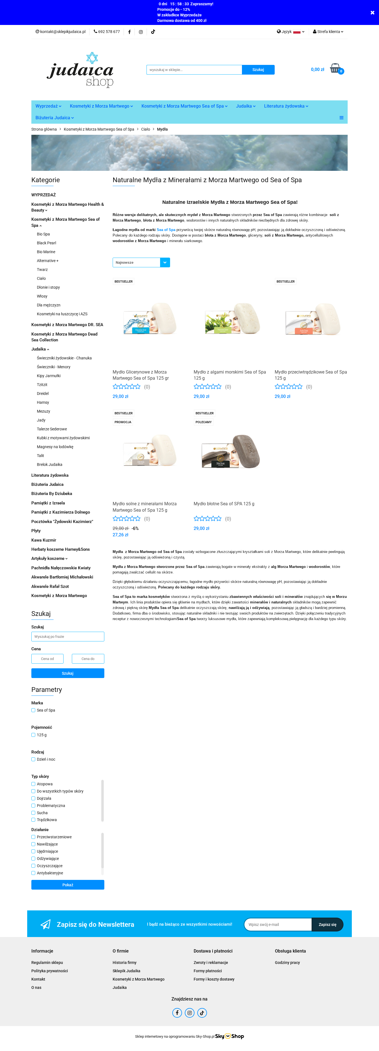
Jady (41, 420)
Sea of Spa (166, 230)
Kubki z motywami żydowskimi (63, 438)
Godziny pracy (287, 962)
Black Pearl (46, 243)
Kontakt (38, 979)
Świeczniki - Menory (53, 367)
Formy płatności (208, 971)
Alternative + (48, 260)
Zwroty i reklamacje (211, 962)
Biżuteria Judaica (53, 117)
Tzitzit (42, 384)
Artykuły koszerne (48, 558)
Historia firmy (125, 962)
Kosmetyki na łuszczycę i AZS (62, 314)
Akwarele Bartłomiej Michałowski (62, 577)
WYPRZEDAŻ (43, 194)
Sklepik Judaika (126, 971)
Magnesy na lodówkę (55, 447)
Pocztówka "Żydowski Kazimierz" (62, 521)
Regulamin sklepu (47, 962)
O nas (36, 987)
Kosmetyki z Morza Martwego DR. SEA (67, 324)
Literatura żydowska (285, 106)
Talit (40, 455)
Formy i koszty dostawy (214, 979)
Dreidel (43, 393)
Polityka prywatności (49, 971)
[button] (42, 951)
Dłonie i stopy (48, 287)
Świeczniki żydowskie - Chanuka (64, 358)
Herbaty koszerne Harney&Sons (60, 549)
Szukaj (68, 673)
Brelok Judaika (49, 464)
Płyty (36, 530)
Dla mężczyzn (48, 305)
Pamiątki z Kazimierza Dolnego (60, 512)
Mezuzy (43, 411)
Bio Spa (43, 234)
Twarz (42, 269)
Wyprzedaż (47, 106)
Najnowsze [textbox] (124, 262)
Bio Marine (46, 252)
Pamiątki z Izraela (48, 503)
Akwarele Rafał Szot (50, 586)
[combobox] (141, 262)
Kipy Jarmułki (48, 376)
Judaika (244, 106)
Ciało (41, 278)
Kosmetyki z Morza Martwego (100, 106)
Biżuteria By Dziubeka (51, 493)
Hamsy (43, 402)
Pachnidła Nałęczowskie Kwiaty (60, 567)
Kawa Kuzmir (43, 540)
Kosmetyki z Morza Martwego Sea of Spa (183, 106)
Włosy (42, 296)
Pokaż (67, 885)
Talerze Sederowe (52, 429)
